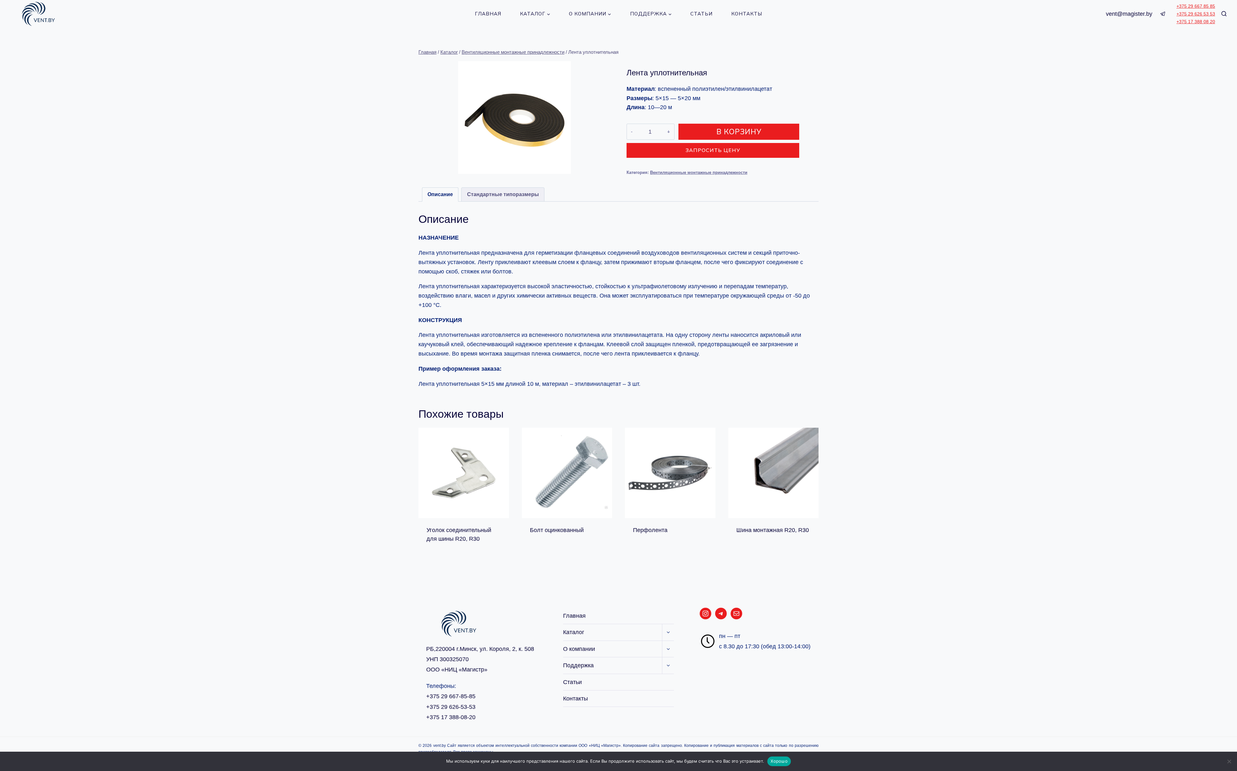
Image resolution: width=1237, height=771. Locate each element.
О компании (579, 649)
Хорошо (779, 761)
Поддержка (578, 665)
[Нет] (1229, 761)
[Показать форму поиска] (1223, 13)
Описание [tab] (440, 194)
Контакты (746, 14)
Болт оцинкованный (557, 530)
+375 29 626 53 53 (1195, 13)
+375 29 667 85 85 (1195, 6)
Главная (488, 14)
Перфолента (650, 530)
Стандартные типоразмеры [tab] (503, 194)
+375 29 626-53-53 (450, 707)
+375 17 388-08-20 (450, 717)
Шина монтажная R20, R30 (772, 530)
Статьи (701, 14)
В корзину (739, 131)
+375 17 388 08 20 (1195, 21)
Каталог (573, 632)
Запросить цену (713, 150)
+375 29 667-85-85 (450, 696)
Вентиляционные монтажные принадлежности (698, 172)
